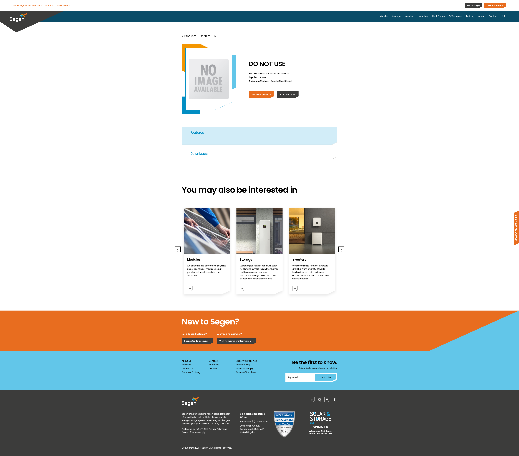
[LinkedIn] (312, 399)
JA (215, 36)
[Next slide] (341, 249)
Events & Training (191, 372)
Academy (214, 364)
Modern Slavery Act (246, 360)
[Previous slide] (178, 249)
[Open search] (504, 16)
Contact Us (286, 94)
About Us (186, 360)
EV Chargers (455, 16)
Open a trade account (196, 340)
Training (470, 16)
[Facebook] (334, 399)
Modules (384, 16)
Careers (213, 368)
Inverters (409, 16)
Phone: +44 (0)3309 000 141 (254, 421)
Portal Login (473, 5)
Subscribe (325, 377)
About (481, 16)
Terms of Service (190, 432)
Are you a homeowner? (57, 5)
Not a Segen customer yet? (27, 5)
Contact (493, 16)
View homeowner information (235, 340)
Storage (396, 16)
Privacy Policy (243, 364)
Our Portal (187, 368)
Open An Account (495, 5)
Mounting (423, 16)
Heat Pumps (438, 16)
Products (190, 36)
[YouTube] (327, 399)
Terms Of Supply (244, 368)
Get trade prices (259, 94)
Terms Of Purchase (246, 372)
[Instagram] (319, 399)
